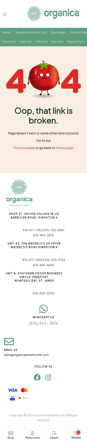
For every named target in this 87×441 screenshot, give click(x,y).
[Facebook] (37, 377)
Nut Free (57, 41)
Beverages (58, 32)
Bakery (7, 32)
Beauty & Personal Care (31, 32)
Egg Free (26, 41)
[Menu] (8, 14)
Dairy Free (9, 41)
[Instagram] (48, 377)
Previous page (24, 148)
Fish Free (42, 41)
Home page (64, 148)
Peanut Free (75, 41)
